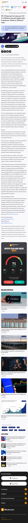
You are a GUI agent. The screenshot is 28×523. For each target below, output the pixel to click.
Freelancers (12, 427)
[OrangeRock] (9, 10)
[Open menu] (26, 2)
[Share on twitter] (5, 51)
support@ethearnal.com (7, 219)
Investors (4, 430)
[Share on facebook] (2, 51)
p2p (15, 430)
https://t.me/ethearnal (12, 214)
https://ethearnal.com (6, 223)
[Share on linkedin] (10, 51)
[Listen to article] (2, 46)
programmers (22, 430)
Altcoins (4, 427)
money (11, 430)
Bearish (8, 282)
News (2, 13)
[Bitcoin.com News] (5, 2)
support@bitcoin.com (6, 519)
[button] (17, 46)
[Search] (23, 2)
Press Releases (6, 13)
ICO (18, 427)
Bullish (19, 282)
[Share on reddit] (7, 51)
